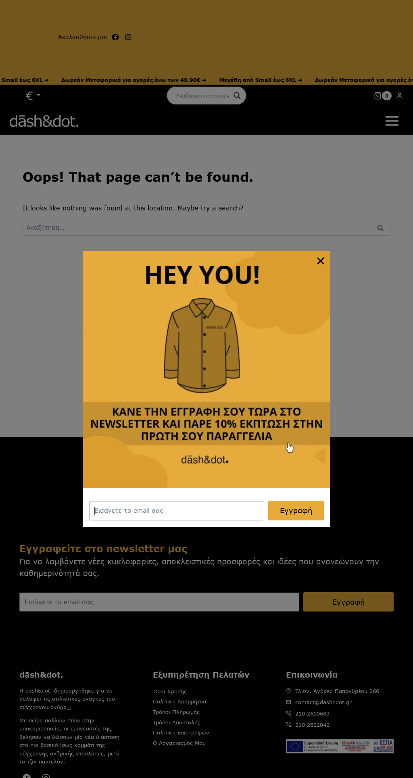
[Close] (320, 260)
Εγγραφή (296, 510)
